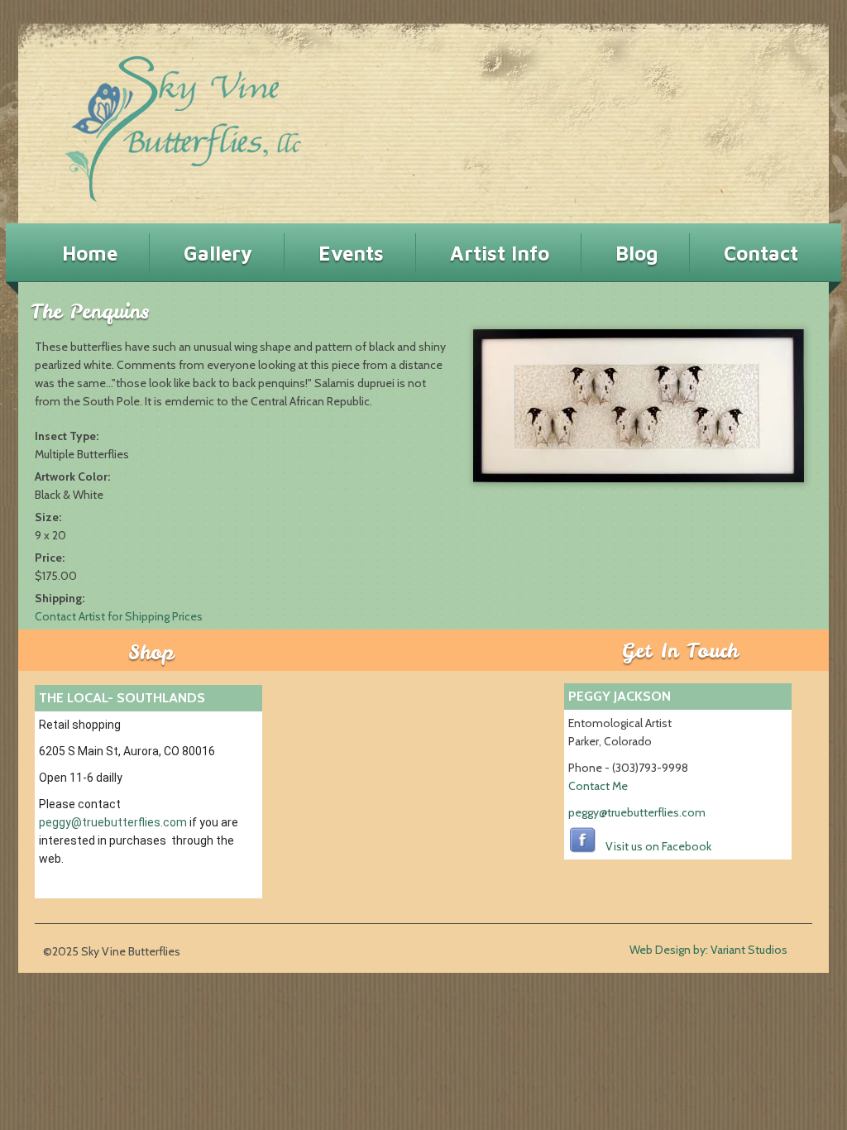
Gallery (218, 253)
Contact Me (598, 785)
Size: (49, 517)
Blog (636, 253)
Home (89, 253)
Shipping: (61, 598)
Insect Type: (68, 436)
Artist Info (499, 253)
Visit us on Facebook (658, 846)
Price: (51, 557)
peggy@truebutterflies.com (113, 822)
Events (351, 253)
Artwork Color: (73, 476)
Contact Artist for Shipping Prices (119, 616)
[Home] (153, 122)
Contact (761, 253)
